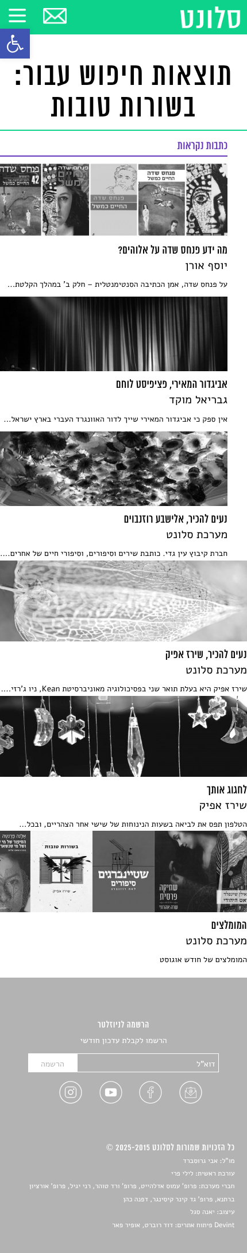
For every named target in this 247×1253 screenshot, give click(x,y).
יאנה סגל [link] (202, 1212)
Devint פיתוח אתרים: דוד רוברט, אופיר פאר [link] (173, 1225)
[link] (15, 44)
